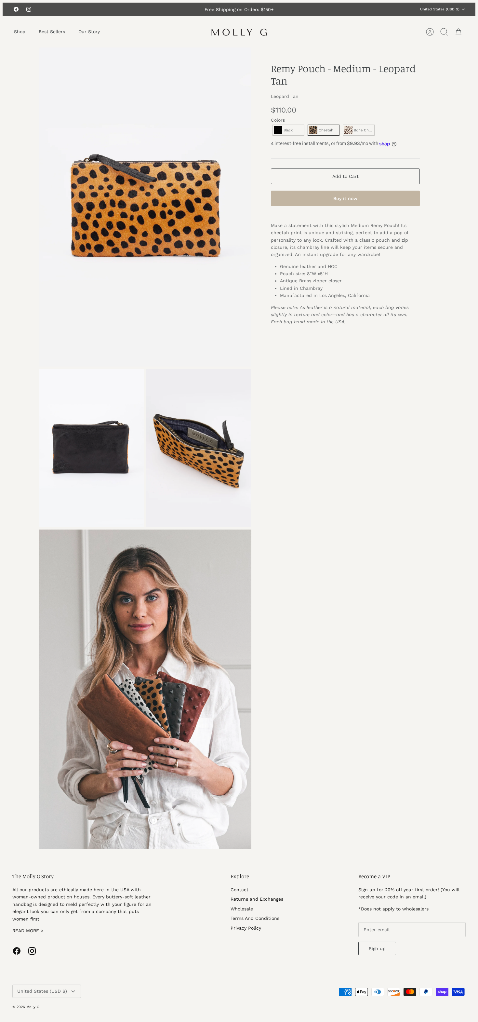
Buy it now (345, 198)
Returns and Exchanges (257, 899)
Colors (278, 120)
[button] (288, 130)
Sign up (377, 948)
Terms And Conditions (255, 918)
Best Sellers (52, 31)
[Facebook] (16, 9)
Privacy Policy (246, 928)
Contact (239, 889)
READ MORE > (27, 930)
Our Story (89, 31)
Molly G (32, 1007)
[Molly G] (239, 32)
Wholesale (242, 908)
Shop (19, 31)
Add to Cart (345, 176)
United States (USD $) (439, 9)
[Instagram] (28, 9)
